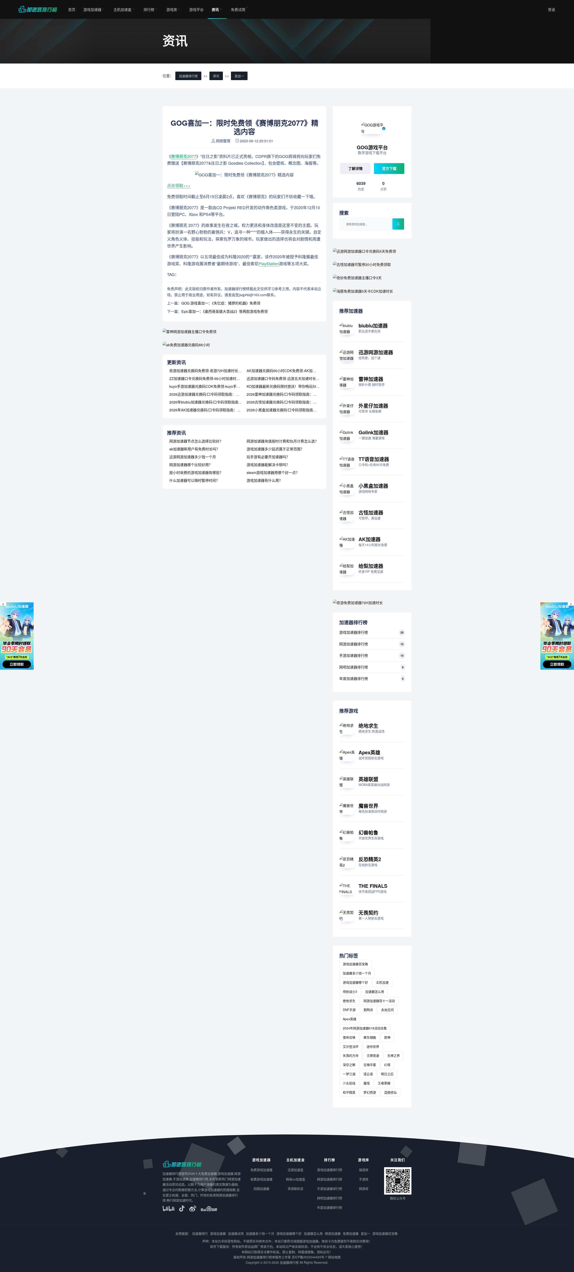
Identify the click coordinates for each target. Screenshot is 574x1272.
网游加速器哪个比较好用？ (190, 464)
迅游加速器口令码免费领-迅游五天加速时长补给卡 (287, 378)
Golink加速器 (373, 432)
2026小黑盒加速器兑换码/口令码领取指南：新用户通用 (291, 409)
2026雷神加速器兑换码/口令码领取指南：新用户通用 (289, 394)
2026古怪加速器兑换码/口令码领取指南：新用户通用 (289, 402)
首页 (71, 9)
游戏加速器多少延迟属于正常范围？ (275, 449)
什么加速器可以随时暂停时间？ (194, 480)
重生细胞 (369, 1037)
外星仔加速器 (373, 405)
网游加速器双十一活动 (379, 1000)
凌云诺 (368, 1074)
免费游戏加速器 (261, 1169)
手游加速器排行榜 (353, 655)
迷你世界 (373, 1046)
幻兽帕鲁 (368, 832)
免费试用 (238, 9)
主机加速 (382, 982)
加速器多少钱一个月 (357, 973)
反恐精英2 (370, 859)
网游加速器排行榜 (353, 644)
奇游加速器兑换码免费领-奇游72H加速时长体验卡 (209, 370)
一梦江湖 (349, 1074)
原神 (387, 1037)
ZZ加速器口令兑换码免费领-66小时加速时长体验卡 (210, 378)
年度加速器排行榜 (353, 678)
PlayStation (269, 263)
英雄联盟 (368, 779)
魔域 (366, 1083)
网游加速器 (333, 1233)
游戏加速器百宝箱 (355, 964)
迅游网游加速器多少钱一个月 (192, 456)
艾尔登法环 (351, 1046)
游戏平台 (196, 9)
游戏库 (171, 9)
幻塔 (387, 1064)
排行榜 (149, 9)
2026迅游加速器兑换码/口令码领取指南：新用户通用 (211, 394)
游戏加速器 (92, 9)
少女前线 (349, 1083)
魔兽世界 (368, 805)
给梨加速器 (371, 565)
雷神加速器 (371, 378)
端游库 (363, 1169)
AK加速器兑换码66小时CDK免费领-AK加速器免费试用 (290, 370)
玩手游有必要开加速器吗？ (268, 456)
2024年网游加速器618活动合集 (365, 1028)
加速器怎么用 (374, 991)
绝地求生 (368, 725)
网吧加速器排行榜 (353, 667)
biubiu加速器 (373, 325)
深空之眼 (349, 1064)
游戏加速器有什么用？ (265, 480)
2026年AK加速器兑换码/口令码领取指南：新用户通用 (212, 409)
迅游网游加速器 (376, 352)
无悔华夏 (369, 1064)
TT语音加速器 (374, 459)
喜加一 (239, 76)
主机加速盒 (122, 9)
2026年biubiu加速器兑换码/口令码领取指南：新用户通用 (214, 402)
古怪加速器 (371, 512)
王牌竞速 (373, 1055)
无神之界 (393, 1055)
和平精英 (349, 1092)
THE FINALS (373, 885)
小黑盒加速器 (373, 485)
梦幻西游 (369, 1092)
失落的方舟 (351, 1055)
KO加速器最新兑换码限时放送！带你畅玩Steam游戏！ (290, 386)
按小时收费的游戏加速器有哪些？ (196, 472)
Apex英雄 (369, 752)
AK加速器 (369, 539)
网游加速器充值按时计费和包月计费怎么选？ (282, 441)
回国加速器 (261, 1188)
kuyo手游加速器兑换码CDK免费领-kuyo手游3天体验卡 (213, 386)
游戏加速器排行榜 (353, 632)
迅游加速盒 (295, 1169)
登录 (551, 9)
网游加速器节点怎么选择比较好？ (196, 441)
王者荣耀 (384, 1083)
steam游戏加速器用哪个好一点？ (273, 472)
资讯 (215, 9)
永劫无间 (387, 1009)
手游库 (363, 1179)
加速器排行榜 (188, 76)
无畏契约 (368, 912)
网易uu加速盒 (295, 1179)
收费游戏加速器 (261, 1179)
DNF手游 (349, 1009)
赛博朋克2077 (183, 156)
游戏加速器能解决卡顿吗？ (268, 464)
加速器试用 (236, 1233)
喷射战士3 (350, 991)
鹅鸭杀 (368, 1009)
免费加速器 (351, 1233)
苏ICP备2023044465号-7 (309, 1257)
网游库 (363, 1188)
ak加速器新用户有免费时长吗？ (194, 449)
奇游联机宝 (295, 1188)
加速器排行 (200, 1233)
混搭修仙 (390, 1092)
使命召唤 (349, 1037)
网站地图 (334, 1257)
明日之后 (387, 1074)
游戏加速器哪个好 (355, 982)
